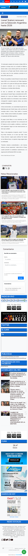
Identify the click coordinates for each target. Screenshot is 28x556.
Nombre (5, 257)
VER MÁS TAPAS (14, 517)
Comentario (6, 262)
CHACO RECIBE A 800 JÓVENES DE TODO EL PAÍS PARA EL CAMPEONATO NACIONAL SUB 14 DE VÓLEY (13, 192)
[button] (3, 1)
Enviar (20, 278)
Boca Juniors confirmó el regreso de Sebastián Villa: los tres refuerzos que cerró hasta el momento (14, 240)
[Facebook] (16, 1)
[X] (14, 1)
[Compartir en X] (6, 168)
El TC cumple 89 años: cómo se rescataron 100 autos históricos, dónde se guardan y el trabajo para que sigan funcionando (14, 217)
